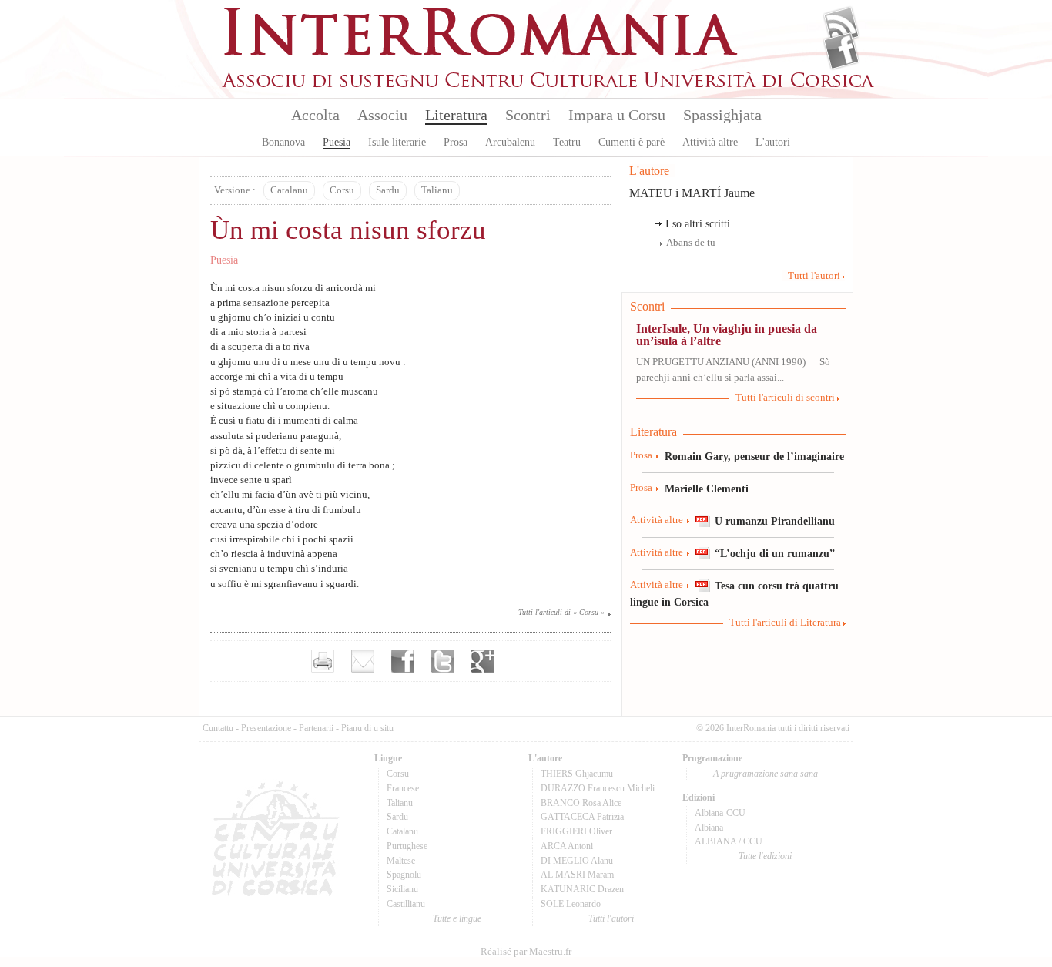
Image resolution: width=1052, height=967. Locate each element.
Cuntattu (218, 728)
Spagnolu (404, 874)
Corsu (342, 190)
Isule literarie (397, 142)
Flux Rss (841, 25)
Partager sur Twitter (443, 661)
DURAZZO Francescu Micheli (598, 788)
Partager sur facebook (402, 661)
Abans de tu (690, 242)
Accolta (315, 114)
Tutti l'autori (814, 275)
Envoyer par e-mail (362, 661)
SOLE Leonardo (571, 903)
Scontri (528, 114)
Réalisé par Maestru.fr (526, 951)
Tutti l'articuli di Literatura (785, 622)
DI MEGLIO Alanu (577, 860)
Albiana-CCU (720, 813)
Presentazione (266, 728)
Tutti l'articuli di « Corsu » (561, 612)
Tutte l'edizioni (765, 856)
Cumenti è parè (631, 142)
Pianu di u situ (367, 728)
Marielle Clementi (707, 488)
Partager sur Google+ (483, 661)
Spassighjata (722, 114)
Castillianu (406, 903)
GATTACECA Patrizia (582, 816)
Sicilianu (402, 889)
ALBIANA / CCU (728, 841)
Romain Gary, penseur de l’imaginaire (754, 456)
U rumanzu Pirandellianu (775, 521)
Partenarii (316, 728)
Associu (382, 114)
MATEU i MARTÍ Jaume (692, 193)
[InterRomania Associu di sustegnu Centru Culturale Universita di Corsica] (549, 84)
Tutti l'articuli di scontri (785, 397)
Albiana (709, 827)
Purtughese (407, 846)
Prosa (455, 142)
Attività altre (710, 142)
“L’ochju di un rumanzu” (775, 553)
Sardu (388, 190)
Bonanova (283, 142)
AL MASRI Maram (577, 874)
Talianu (437, 190)
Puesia (336, 142)
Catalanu (289, 190)
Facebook (841, 51)
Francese (403, 788)
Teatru (567, 142)
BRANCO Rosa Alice (581, 802)
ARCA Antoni (567, 846)
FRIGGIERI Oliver (576, 831)
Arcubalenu (510, 142)
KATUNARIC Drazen (582, 889)
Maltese (401, 860)
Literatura (456, 114)
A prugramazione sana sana (765, 773)
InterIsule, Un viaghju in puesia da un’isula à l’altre (726, 335)
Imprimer (322, 661)
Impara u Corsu (616, 114)
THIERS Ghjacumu (577, 773)
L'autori (772, 142)
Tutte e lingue (457, 918)
